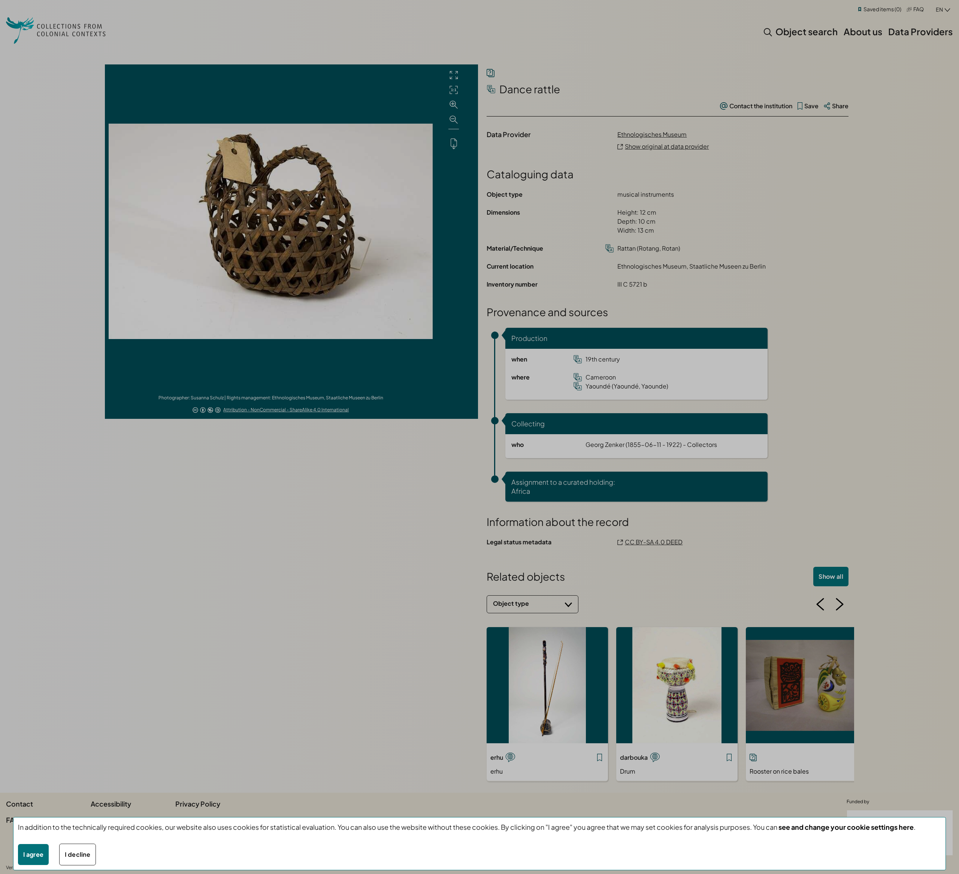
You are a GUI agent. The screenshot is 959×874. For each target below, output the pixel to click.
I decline (77, 854)
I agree (33, 854)
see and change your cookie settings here (846, 827)
